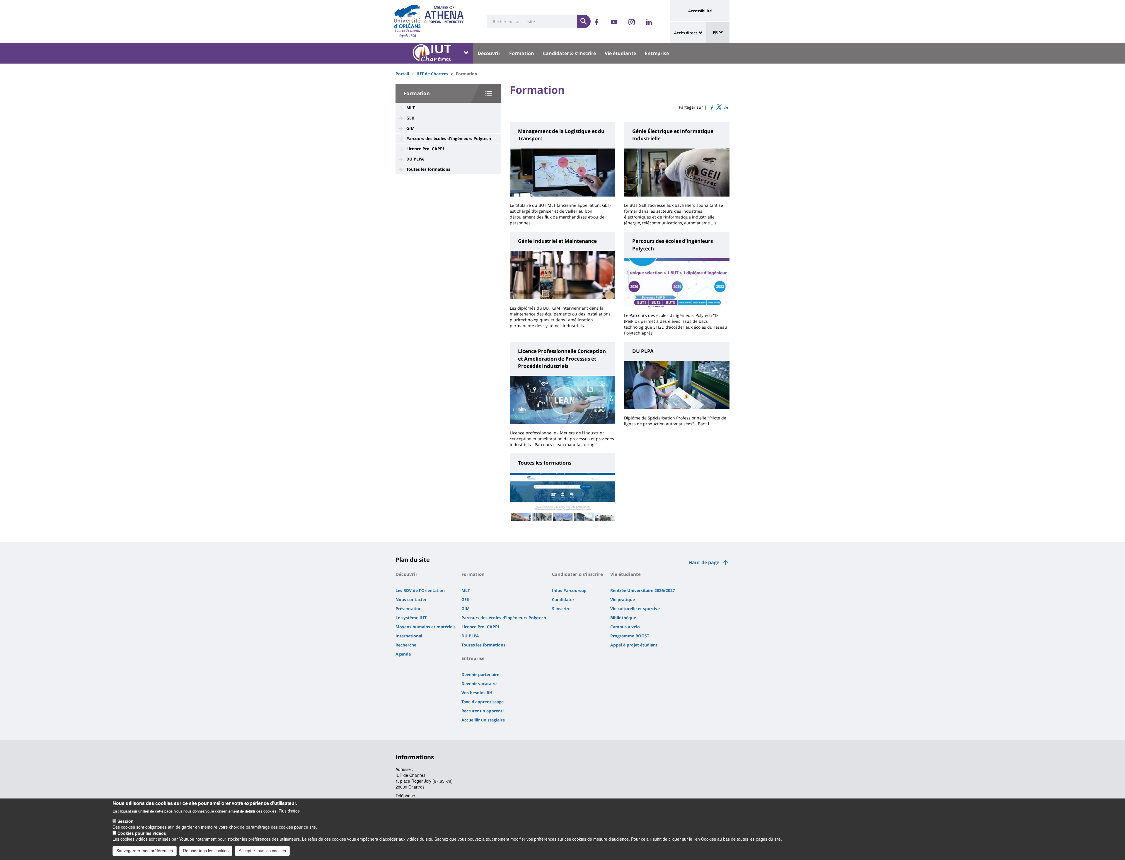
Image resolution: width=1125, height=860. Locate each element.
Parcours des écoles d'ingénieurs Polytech (448, 138)
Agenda (403, 654)
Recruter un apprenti (482, 711)
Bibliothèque (623, 617)
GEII (410, 118)
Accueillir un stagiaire (483, 720)
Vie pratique (622, 599)
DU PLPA (415, 159)
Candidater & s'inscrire (569, 53)
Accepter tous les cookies (262, 850)
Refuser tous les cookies (206, 850)
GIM (410, 128)
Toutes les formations (428, 169)
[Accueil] (407, 16)
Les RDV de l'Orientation (420, 590)
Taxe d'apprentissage (482, 701)
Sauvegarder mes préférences (144, 850)
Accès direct (685, 32)
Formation (521, 53)
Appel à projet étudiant (633, 645)
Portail (402, 73)
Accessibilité (700, 10)
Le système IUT (411, 617)
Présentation (409, 608)
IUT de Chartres (432, 73)
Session (125, 821)
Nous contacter (411, 599)
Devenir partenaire (480, 674)
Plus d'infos (289, 811)
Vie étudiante (620, 53)
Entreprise (657, 53)
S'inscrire (561, 608)
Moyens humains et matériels (426, 626)
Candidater (563, 599)
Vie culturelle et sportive (635, 608)
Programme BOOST (629, 636)
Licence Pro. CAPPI (425, 148)
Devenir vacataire (479, 683)
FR (716, 32)
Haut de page (703, 562)
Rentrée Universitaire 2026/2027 (642, 590)
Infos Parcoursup (569, 590)
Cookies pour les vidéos (141, 833)
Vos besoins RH (476, 692)
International (409, 636)
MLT (410, 107)
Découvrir (489, 53)
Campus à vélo (625, 626)
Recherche (406, 645)
